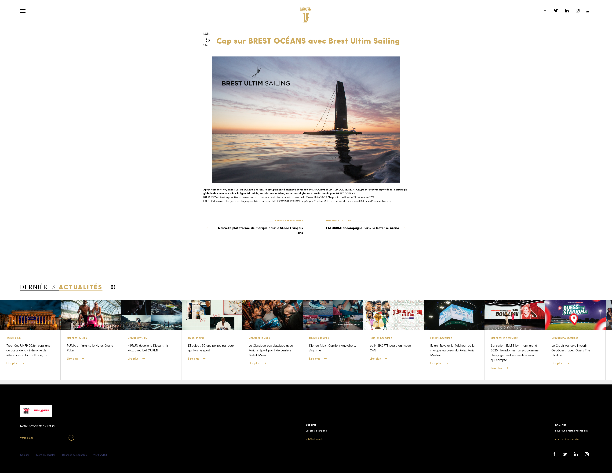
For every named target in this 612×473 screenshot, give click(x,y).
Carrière (311, 425)
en (587, 11)
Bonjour (560, 425)
